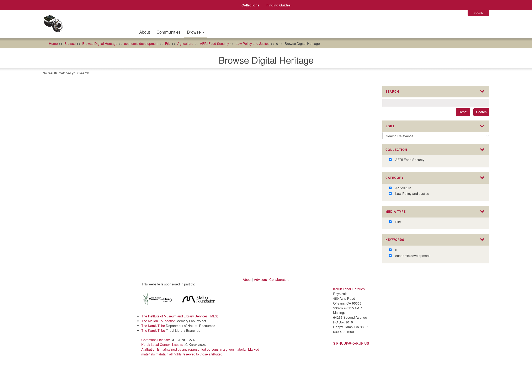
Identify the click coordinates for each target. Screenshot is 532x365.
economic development (141, 43)
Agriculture (185, 43)
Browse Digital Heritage (99, 43)
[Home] (54, 24)
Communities (168, 32)
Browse (194, 32)
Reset (463, 111)
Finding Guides (278, 5)
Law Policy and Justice (253, 43)
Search (481, 111)
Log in (478, 13)
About (144, 32)
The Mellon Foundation (158, 320)
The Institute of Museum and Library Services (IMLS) (179, 316)
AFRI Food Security (214, 43)
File (168, 43)
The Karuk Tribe (153, 325)
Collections (250, 5)
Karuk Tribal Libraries (349, 288)
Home (53, 43)
